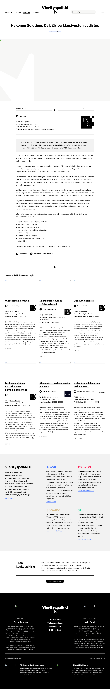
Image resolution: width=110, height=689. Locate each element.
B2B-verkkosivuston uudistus (34, 246)
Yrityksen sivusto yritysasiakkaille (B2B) (40, 129)
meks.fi (11, 395)
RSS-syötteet (55, 630)
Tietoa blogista (55, 619)
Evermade (82, 397)
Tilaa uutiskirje (55, 581)
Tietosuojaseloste (55, 623)
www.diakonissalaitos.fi (85, 391)
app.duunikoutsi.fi (49, 309)
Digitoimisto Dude (25, 668)
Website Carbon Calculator (79, 674)
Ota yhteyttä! (28, 649)
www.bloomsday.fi (49, 391)
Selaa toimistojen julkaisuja (86, 490)
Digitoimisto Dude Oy (51, 397)
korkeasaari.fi (82, 306)
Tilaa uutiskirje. (9, 499)
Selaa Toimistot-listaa (84, 539)
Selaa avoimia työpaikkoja (54, 531)
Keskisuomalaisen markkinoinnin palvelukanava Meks (16, 386)
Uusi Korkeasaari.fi (84, 300)
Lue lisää (28, 344)
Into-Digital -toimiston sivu (43, 254)
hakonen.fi (23, 116)
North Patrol (96, 628)
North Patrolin (25, 630)
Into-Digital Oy (25, 122)
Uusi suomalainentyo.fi (17, 300)
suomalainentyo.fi (15, 306)
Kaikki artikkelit (51, 501)
